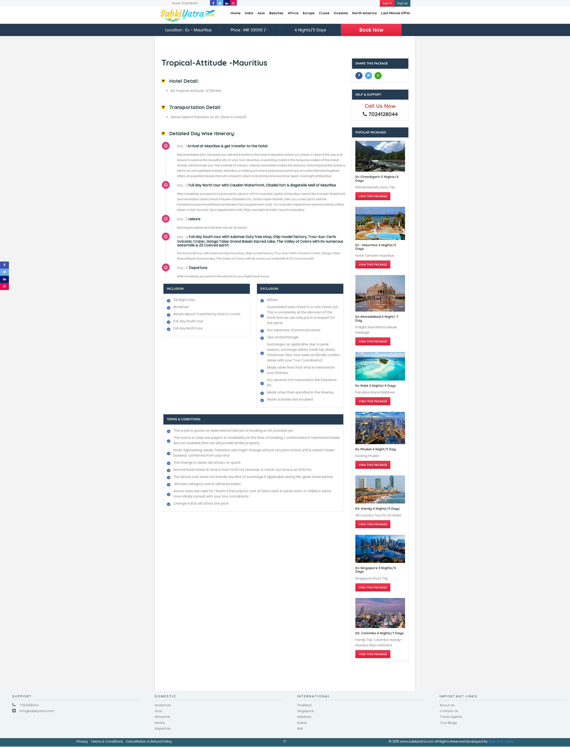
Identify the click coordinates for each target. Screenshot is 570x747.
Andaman (163, 705)
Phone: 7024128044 (185, 3)
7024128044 (29, 705)
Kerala (160, 723)
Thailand (304, 705)
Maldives (304, 717)
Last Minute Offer (395, 13)
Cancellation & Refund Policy (149, 741)
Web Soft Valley (501, 741)
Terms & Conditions (107, 741)
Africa (293, 13)
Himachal (162, 717)
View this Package (373, 196)
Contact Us (449, 711)
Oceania (341, 13)
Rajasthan (163, 728)
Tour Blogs (448, 723)
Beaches (276, 13)
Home (235, 13)
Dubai (302, 723)
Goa (158, 711)
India (249, 13)
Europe (308, 13)
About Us (447, 705)
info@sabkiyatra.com (37, 711)
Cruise (324, 13)
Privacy (82, 741)
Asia (261, 13)
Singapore (305, 711)
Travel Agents (451, 717)
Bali (300, 728)
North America (364, 13)
